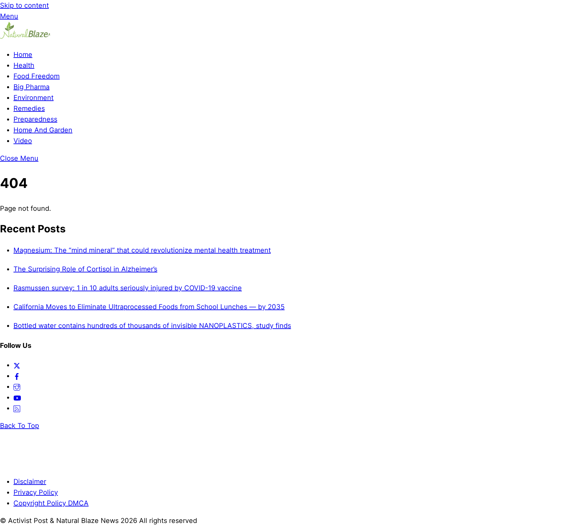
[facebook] (16, 376)
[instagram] (16, 387)
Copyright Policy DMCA (51, 503)
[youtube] (17, 397)
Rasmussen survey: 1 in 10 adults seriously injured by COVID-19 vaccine (127, 288)
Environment (33, 98)
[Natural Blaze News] (25, 37)
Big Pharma (31, 87)
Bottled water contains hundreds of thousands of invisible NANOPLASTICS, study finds (152, 326)
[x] (16, 365)
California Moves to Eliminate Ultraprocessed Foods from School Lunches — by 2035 (149, 307)
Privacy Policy (35, 492)
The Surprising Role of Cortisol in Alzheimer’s (85, 269)
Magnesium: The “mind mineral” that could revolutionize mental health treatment (142, 250)
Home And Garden (42, 130)
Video (22, 141)
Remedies (29, 108)
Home (22, 55)
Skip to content (24, 5)
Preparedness (35, 119)
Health (23, 65)
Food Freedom (36, 76)
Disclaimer (29, 482)
